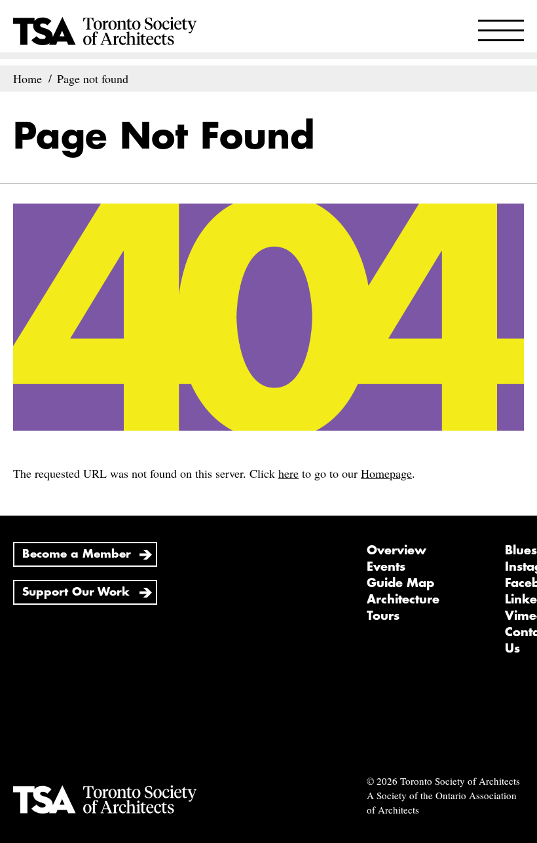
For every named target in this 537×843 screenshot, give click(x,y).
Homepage (386, 473)
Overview (396, 550)
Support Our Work (76, 592)
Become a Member (76, 554)
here (288, 473)
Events (386, 567)
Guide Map (400, 583)
